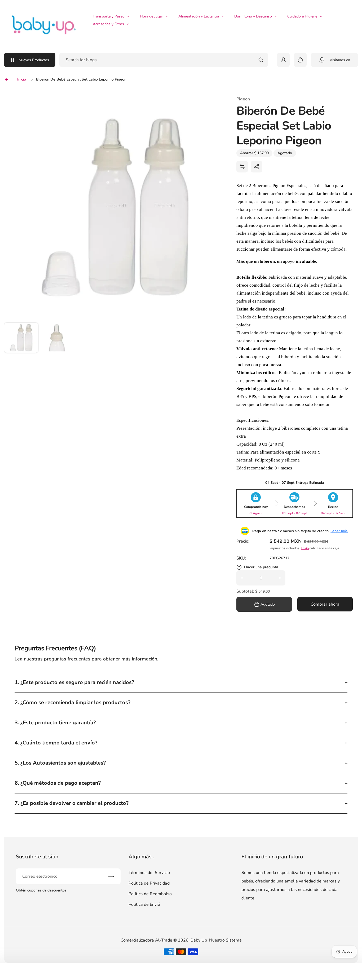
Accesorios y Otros (108, 23)
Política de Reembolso (150, 894)
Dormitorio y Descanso (253, 16)
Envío (305, 548)
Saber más (339, 531)
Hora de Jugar (151, 16)
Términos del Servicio (149, 873)
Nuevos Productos (34, 60)
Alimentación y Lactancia (198, 16)
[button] (21, 339)
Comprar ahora (325, 604)
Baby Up (199, 940)
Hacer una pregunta (261, 567)
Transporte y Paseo (109, 16)
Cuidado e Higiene (302, 16)
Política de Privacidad (149, 883)
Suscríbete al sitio (37, 856)
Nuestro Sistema (225, 940)
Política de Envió (144, 904)
